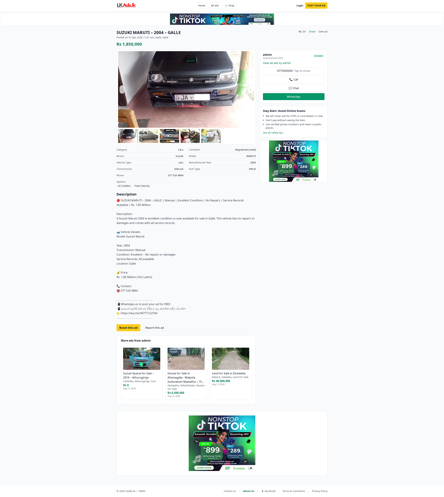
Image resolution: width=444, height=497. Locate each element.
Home (201, 5)
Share (312, 31)
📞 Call (293, 79)
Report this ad (154, 328)
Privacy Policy (319, 491)
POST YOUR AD (316, 5)
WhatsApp (293, 97)
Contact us (230, 491)
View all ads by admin (277, 63)
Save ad (322, 31)
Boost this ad (128, 328)
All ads (215, 5)
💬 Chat (294, 88)
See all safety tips (273, 132)
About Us (248, 491)
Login (299, 5)
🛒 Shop (229, 5)
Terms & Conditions (293, 491)
